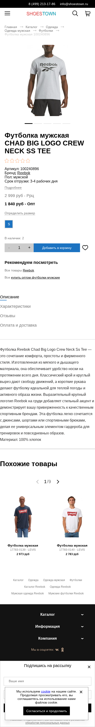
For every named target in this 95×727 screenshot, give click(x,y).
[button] (38, 481)
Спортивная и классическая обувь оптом (41, 13)
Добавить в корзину (56, 248)
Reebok (23, 173)
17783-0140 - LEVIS (72, 549)
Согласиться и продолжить (46, 711)
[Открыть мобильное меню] (7, 13)
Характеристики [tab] (15, 306)
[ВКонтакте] (57, 650)
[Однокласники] (62, 650)
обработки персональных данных (47, 722)
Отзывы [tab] (7, 316)
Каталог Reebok (34, 586)
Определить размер (20, 213)
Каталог (31, 27)
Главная (11, 27)
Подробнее (13, 187)
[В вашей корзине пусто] (87, 13)
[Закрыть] (81, 692)
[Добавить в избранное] (85, 247)
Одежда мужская (17, 30)
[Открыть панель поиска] (75, 13)
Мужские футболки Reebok (66, 593)
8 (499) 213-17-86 (42, 4)
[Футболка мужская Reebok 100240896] (47, 87)
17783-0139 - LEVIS (23, 549)
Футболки (46, 30)
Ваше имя (16, 681)
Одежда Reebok (60, 586)
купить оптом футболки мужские (35, 277)
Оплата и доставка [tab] (18, 325)
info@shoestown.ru (74, 4)
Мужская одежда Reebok (27, 593)
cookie (45, 691)
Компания (47, 638)
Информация (47, 626)
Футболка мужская (23, 545)
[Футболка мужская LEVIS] (23, 519)
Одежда (52, 27)
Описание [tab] (9, 297)
